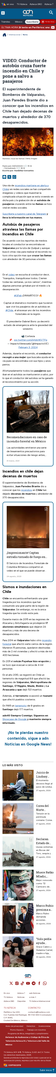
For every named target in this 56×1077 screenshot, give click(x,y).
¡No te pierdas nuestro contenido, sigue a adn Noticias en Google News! (28, 738)
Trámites (5, 21)
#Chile (9, 310)
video (11, 274)
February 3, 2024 (28, 347)
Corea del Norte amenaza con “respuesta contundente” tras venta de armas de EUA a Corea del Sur (44, 807)
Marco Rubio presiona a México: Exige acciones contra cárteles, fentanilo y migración (44, 907)
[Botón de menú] (3, 13)
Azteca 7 (48, 4)
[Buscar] (52, 12)
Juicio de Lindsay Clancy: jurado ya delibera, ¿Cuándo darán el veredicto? (43, 774)
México (18, 21)
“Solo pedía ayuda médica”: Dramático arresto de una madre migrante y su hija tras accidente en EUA (44, 941)
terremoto (21, 705)
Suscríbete (32, 21)
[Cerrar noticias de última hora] (53, 27)
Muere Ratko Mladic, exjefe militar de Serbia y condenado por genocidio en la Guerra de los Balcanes (45, 874)
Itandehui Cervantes (24, 171)
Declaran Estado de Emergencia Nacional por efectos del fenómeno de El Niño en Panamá (44, 841)
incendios (26, 490)
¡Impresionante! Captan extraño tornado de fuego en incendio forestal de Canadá (26, 557)
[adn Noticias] (28, 12)
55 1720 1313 (33, 1015)
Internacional (14, 35)
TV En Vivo (49, 22)
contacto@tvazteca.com (39, 1012)
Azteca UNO (36, 4)
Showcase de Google (14, 719)
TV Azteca (22, 4)
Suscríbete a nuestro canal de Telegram (24, 213)
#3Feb (18, 295)
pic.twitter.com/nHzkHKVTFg (30, 339)
